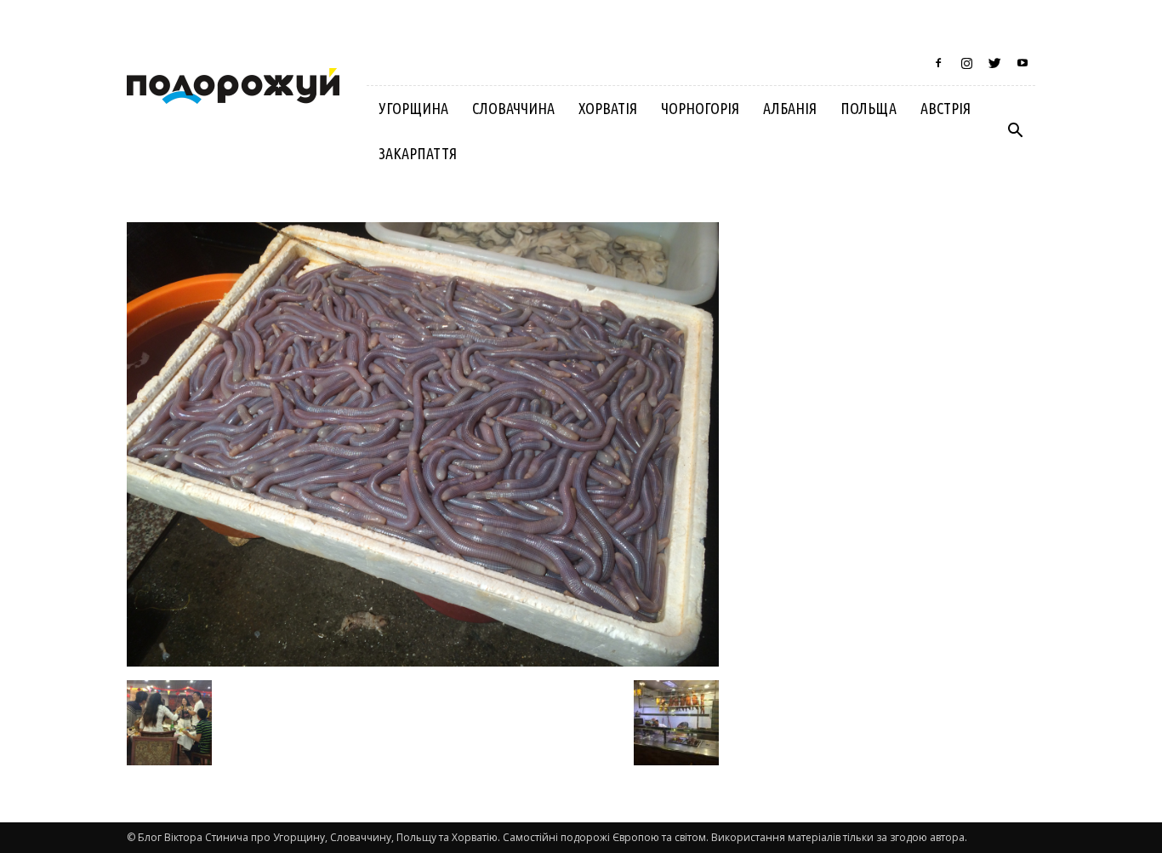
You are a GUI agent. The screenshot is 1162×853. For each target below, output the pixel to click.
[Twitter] (994, 63)
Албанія (790, 108)
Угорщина (413, 108)
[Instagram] (966, 63)
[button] (1014, 131)
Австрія (945, 108)
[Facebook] (938, 63)
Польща (868, 108)
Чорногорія (700, 108)
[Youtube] (1022, 63)
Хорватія (607, 108)
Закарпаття (418, 153)
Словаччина (513, 108)
